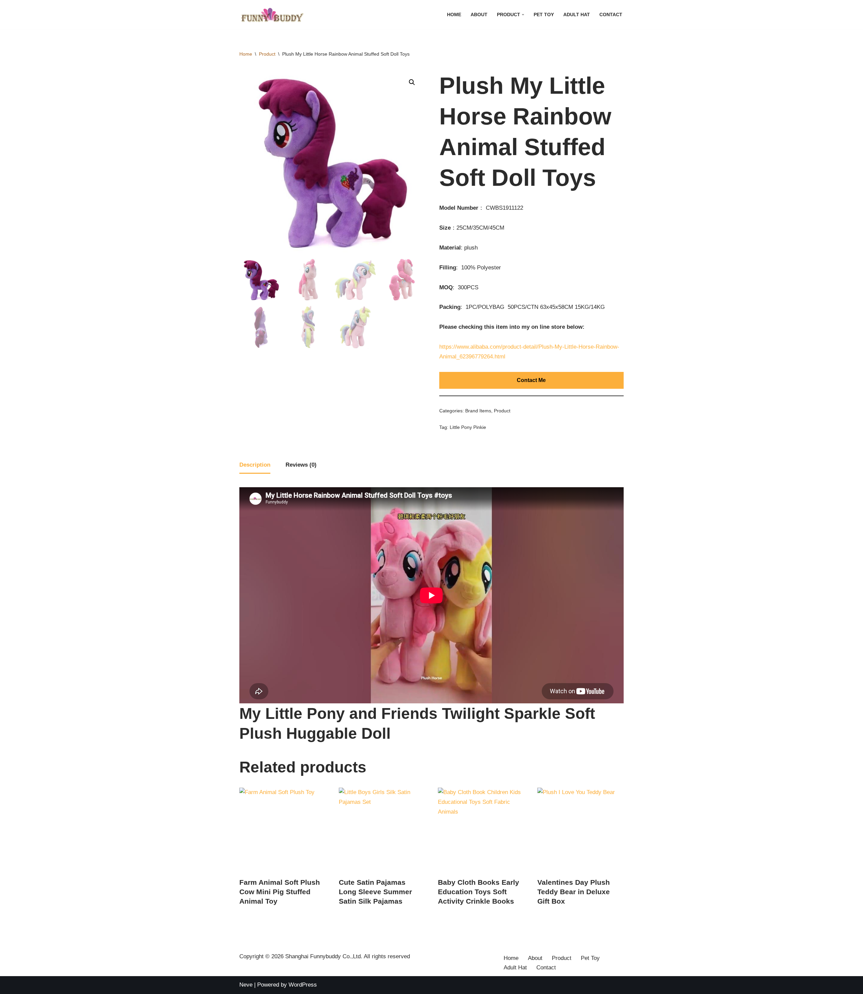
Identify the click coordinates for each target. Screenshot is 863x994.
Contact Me (531, 380)
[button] (523, 14)
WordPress (303, 985)
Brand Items (478, 410)
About (479, 14)
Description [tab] (254, 465)
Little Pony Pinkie (468, 427)
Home (454, 14)
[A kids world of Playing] (273, 14)
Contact (610, 14)
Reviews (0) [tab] (301, 465)
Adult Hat (576, 14)
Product (267, 54)
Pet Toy (544, 14)
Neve (245, 985)
